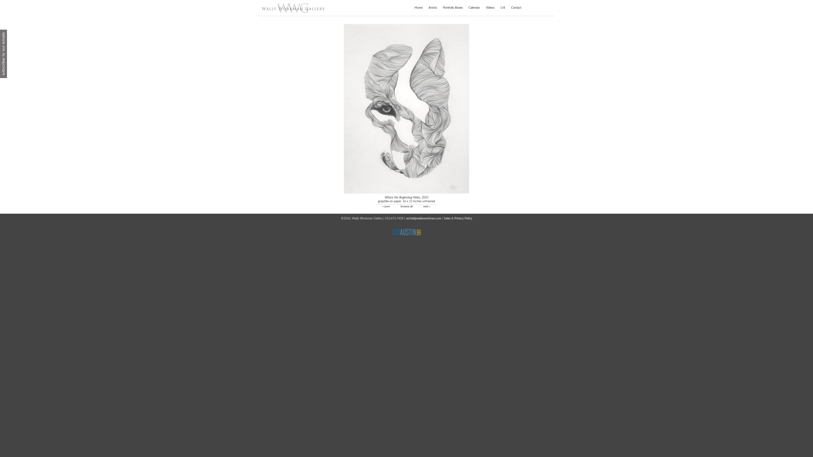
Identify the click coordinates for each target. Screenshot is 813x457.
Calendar (474, 7)
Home (419, 7)
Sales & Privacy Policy (458, 218)
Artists (433, 7)
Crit (503, 7)
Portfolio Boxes (453, 7)
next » (426, 206)
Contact (516, 7)
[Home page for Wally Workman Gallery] (293, 8)
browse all (407, 206)
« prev (386, 206)
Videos (490, 7)
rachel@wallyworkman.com (423, 218)
